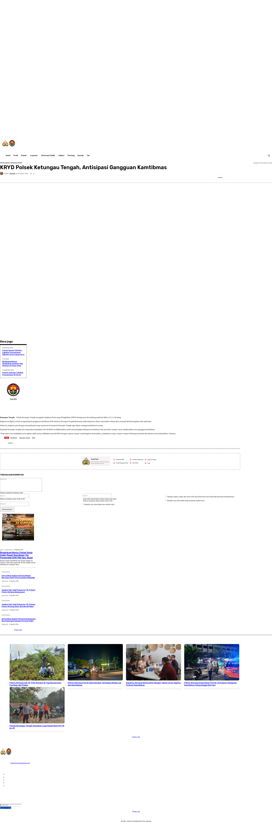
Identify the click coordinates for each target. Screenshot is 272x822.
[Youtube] (250, 133)
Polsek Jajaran (5, 162)
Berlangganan (5, 808)
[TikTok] (237, 133)
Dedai (1, 549)
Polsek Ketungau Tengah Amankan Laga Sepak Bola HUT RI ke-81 (37, 727)
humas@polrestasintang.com (20, 763)
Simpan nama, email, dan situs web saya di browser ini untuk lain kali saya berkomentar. (200, 496)
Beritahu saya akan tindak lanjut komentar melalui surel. (186, 500)
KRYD (33, 437)
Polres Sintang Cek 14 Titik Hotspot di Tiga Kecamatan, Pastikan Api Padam (36, 684)
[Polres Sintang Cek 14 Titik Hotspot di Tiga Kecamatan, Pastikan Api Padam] (37, 662)
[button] (269, 155)
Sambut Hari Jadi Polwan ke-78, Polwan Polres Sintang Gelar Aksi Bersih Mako (18, 605)
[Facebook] (228, 133)
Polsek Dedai (8, 549)
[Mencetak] (260, 177)
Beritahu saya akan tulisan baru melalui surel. (99, 504)
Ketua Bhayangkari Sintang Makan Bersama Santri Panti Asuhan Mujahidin (18, 577)
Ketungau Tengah (16, 162)
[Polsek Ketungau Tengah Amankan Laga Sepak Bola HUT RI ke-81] (37, 705)
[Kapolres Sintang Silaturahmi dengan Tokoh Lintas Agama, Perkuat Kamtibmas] (153, 662)
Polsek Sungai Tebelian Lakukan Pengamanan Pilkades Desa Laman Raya (13, 352)
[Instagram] (233, 133)
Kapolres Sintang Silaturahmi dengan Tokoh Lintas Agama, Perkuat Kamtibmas (153, 684)
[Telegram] (253, 177)
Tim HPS (12, 173)
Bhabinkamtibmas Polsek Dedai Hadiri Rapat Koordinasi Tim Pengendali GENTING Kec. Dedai (16, 555)
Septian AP (5, 581)
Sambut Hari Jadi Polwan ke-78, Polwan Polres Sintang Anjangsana (18, 591)
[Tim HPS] (2, 173)
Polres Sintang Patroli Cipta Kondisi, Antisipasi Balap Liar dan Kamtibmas (94, 684)
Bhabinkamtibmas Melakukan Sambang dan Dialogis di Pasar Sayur (12, 363)
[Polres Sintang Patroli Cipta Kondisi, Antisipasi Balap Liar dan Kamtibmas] (95, 662)
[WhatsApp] (246, 133)
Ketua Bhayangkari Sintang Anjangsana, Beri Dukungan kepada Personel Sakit (19, 620)
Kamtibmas (13, 437)
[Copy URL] (268, 177)
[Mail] (12, 402)
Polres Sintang (6, 571)
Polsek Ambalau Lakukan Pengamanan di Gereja (12, 373)
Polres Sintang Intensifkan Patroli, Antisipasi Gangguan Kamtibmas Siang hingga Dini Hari (210, 684)
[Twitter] (241, 133)
